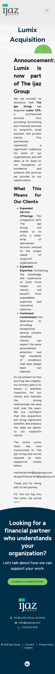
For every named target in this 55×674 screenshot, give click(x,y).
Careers (28, 647)
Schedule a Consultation (27, 581)
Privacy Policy (46, 644)
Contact (29, 644)
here (16, 502)
